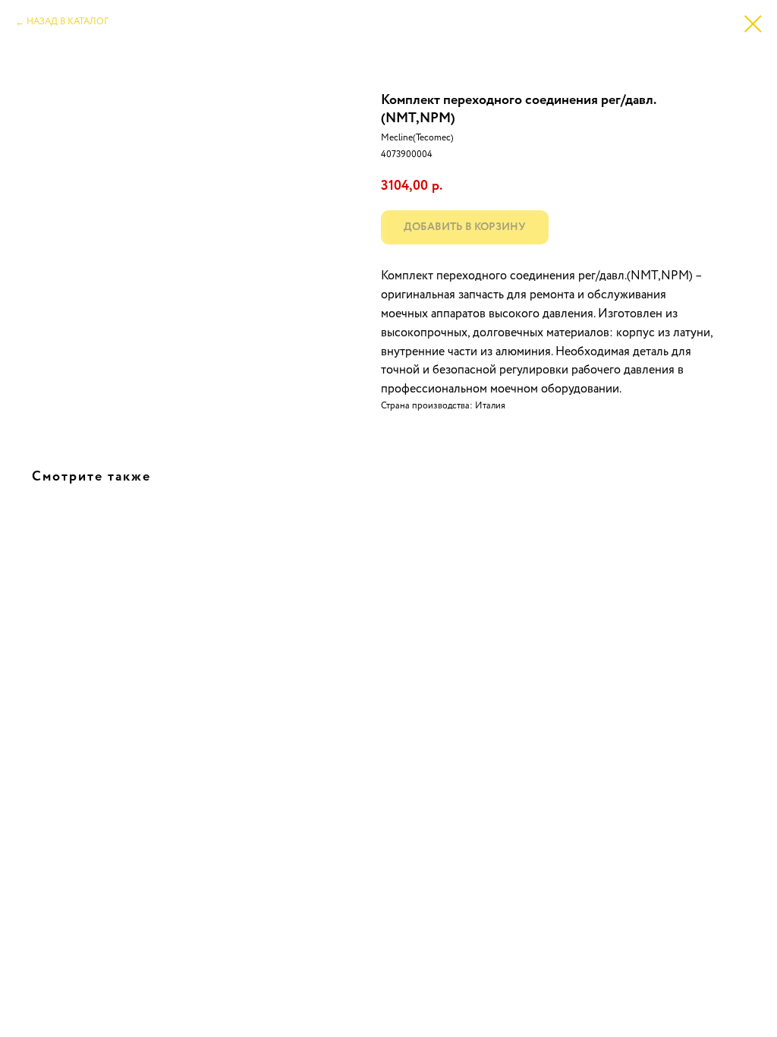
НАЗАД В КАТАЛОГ (68, 22)
